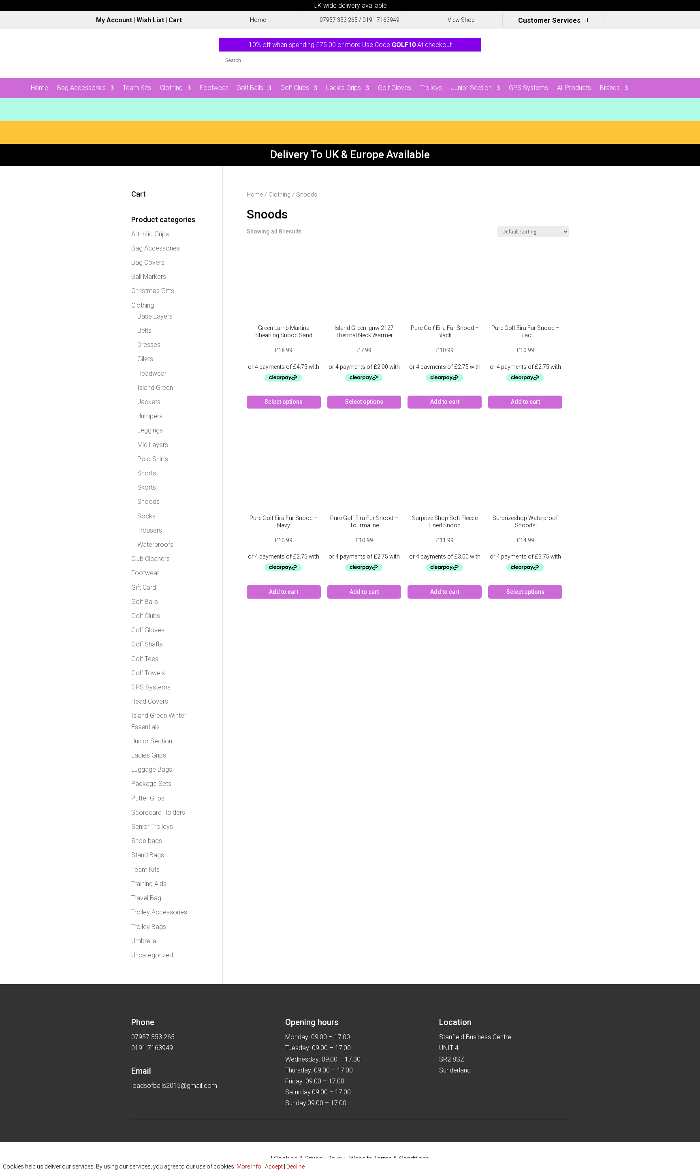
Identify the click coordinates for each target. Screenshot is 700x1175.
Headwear (151, 373)
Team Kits (137, 88)
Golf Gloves (394, 88)
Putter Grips (147, 798)
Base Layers (155, 316)
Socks (146, 516)
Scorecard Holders (158, 812)
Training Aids (148, 884)
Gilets (145, 359)
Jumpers (149, 416)
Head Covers (149, 701)
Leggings (150, 430)
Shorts (146, 473)
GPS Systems (528, 88)
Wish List (150, 20)
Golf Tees (144, 659)
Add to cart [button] (444, 401)
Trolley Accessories (159, 912)
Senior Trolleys (152, 826)
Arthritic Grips (150, 234)
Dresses (148, 345)
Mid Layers (152, 445)
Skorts (146, 487)
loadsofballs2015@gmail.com (174, 1085)
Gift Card (143, 587)
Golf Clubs (294, 88)
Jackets (148, 402)
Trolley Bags (148, 927)
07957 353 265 (339, 20)
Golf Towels (148, 673)
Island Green (155, 388)
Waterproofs (155, 544)
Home (39, 88)
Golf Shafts (147, 644)
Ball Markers (148, 276)
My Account (114, 20)
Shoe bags (146, 841)
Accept (274, 1166)
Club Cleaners (150, 559)
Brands (610, 88)
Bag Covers (147, 262)
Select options (284, 401)
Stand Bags (147, 855)
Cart (175, 20)
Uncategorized (152, 955)
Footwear (214, 88)
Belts (144, 330)
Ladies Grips (343, 88)
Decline (295, 1166)
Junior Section (471, 88)
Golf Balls (250, 88)
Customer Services (549, 20)
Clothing (171, 88)
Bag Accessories (81, 88)
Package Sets (151, 784)
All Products (574, 88)
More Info (249, 1166)
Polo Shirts (152, 459)
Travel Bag (146, 898)
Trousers (149, 530)
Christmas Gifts (152, 291)
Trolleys (431, 88)
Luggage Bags (151, 769)
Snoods (148, 501)
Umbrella (143, 941)
